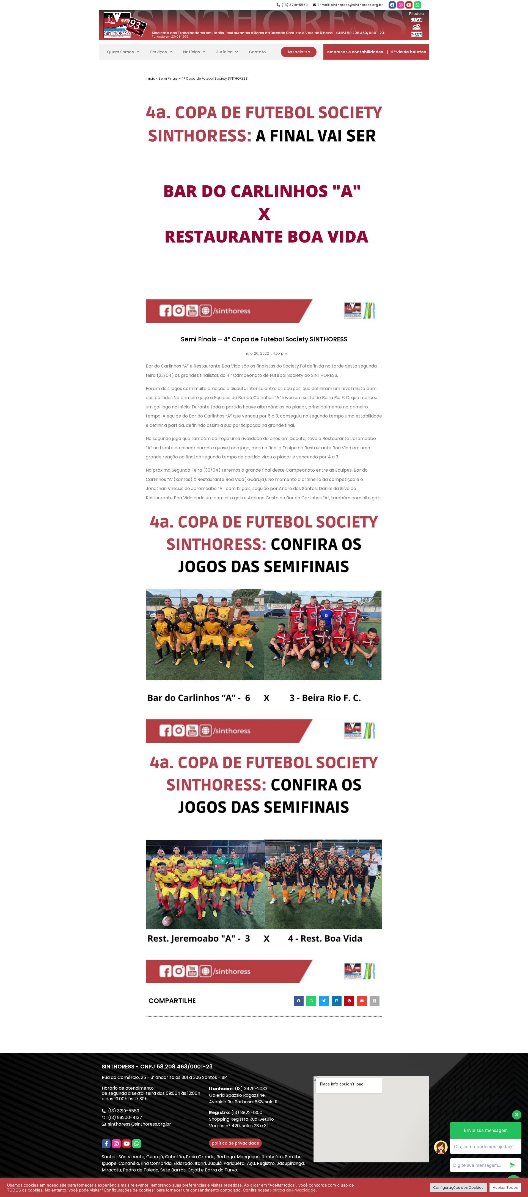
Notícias (191, 52)
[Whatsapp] (417, 5)
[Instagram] (400, 5)
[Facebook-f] (106, 1143)
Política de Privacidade (293, 1190)
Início (150, 78)
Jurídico (224, 52)
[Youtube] (409, 5)
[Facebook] (392, 5)
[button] (299, 52)
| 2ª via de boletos (406, 52)
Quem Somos (120, 52)
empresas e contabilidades (355, 52)
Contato (257, 52)
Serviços (158, 52)
